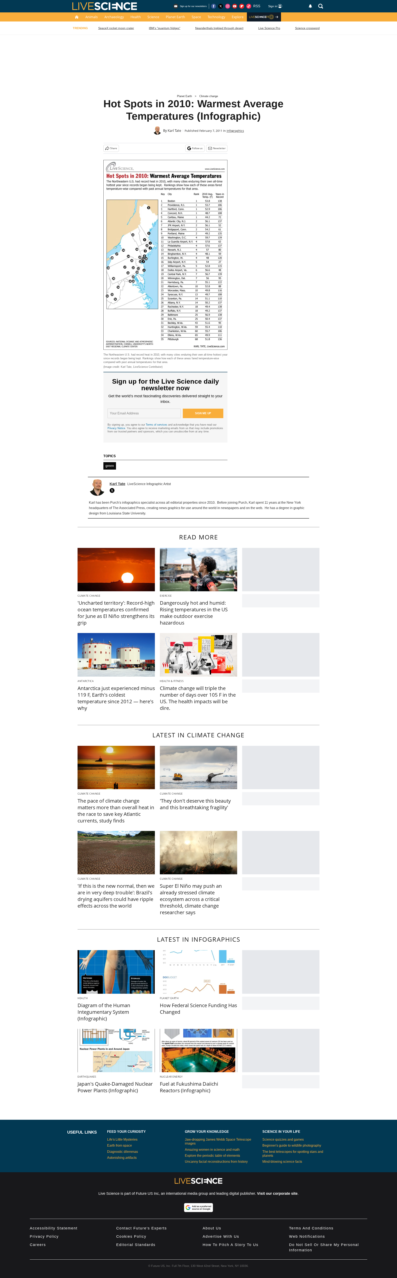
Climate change (208, 96)
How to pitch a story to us (230, 1245)
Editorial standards (135, 1245)
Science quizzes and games (283, 1139)
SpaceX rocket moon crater (116, 28)
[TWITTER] (113, 490)
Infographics (235, 131)
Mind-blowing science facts (282, 1161)
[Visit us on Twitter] (220, 6)
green (109, 466)
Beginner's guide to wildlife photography (291, 1145)
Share (113, 148)
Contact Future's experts (141, 1228)
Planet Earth (175, 17)
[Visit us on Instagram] (227, 6)
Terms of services (157, 424)
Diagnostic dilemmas (122, 1151)
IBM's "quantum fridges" (164, 28)
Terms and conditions (311, 1228)
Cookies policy (131, 1236)
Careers (38, 1245)
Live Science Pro (269, 28)
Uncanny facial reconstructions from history (216, 1161)
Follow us (197, 148)
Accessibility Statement (54, 1228)
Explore (238, 17)
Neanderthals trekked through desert (219, 28)
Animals (91, 17)
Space (196, 17)
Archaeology (114, 17)
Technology (216, 17)
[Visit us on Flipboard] (241, 6)
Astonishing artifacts (122, 1157)
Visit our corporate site (277, 1193)
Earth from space (119, 1145)
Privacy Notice (116, 428)
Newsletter (219, 148)
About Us (212, 1228)
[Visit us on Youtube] (234, 6)
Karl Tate (174, 130)
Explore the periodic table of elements (212, 1155)
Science (153, 17)
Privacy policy (44, 1236)
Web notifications (307, 1236)
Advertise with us (221, 1236)
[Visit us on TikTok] (248, 6)
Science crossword (307, 28)
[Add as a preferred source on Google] (198, 1207)
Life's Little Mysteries (122, 1139)
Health (135, 17)
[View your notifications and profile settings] (310, 6)
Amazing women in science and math (212, 1149)
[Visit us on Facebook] (213, 6)
